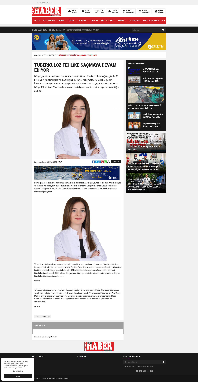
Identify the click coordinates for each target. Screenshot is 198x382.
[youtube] (148, 371)
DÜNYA (61, 21)
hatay (37, 316)
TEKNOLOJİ (134, 21)
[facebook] (93, 162)
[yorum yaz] (108, 162)
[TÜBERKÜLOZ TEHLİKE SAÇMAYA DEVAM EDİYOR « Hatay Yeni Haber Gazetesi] (46, 11)
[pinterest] (102, 162)
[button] (164, 20)
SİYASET (122, 21)
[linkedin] (99, 162)
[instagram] (144, 371)
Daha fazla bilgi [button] (18, 371)
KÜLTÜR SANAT (108, 21)
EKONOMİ (82, 21)
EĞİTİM (71, 21)
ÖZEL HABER (49, 21)
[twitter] (96, 162)
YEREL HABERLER (151, 21)
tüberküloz (46, 316)
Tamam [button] (18, 376)
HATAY (37, 21)
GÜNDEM (94, 21)
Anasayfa (37, 55)
